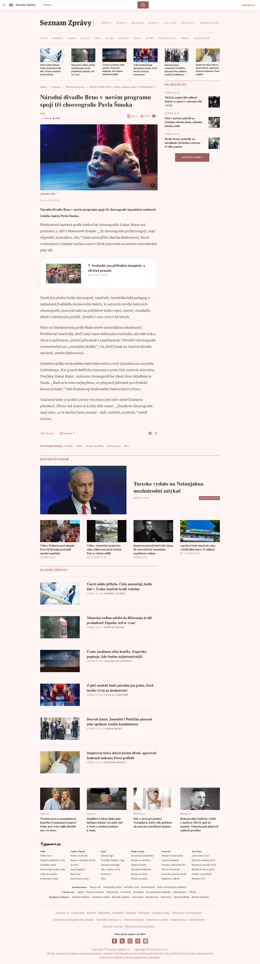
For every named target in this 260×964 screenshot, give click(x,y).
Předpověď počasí (112, 887)
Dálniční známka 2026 (203, 860)
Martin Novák (114, 627)
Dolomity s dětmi (170, 879)
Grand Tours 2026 (79, 879)
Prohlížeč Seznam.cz (108, 920)
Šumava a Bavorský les (173, 865)
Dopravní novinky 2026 (204, 865)
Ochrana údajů (161, 913)
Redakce (131, 913)
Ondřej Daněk (115, 593)
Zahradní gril (179, 892)
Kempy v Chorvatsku (172, 856)
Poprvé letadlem (170, 860)
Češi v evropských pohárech (171, 887)
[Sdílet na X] (156, 433)
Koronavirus (114, 446)
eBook (134, 116)
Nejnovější (175, 84)
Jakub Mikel (113, 729)
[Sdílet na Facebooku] (150, 433)
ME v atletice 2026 (110, 869)
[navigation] (4, 5)
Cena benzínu (148, 887)
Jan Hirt (74, 865)
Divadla (69, 446)
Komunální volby (49, 879)
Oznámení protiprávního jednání (73, 920)
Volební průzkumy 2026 (52, 860)
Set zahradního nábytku (158, 892)
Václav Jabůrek (116, 695)
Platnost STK (198, 879)
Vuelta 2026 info (79, 856)
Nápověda (104, 913)
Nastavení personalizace (140, 927)
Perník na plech (139, 879)
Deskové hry (152, 897)
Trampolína (112, 892)
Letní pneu (137, 897)
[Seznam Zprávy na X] (122, 941)
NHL (103, 879)
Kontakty (118, 913)
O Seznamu (78, 913)
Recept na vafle (139, 874)
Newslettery (197, 920)
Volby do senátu (48, 874)
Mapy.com (95, 887)
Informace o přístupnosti (187, 913)
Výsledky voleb (48, 865)
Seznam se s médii (157, 920)
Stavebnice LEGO (101, 897)
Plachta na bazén (95, 892)
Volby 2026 (46, 856)
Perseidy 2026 (131, 887)
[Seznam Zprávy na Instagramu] (130, 941)
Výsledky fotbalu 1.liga (112, 860)
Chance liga (107, 856)
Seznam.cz (248, 5)
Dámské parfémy (121, 897)
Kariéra (91, 913)
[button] (52, 55)
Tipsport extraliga (110, 865)
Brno (126, 446)
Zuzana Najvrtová (118, 661)
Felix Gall (75, 874)
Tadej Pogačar (77, 869)
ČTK (42, 113)
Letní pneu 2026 (200, 856)
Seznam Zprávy (115, 762)
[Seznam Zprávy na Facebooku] (114, 941)
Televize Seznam (133, 920)
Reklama (143, 913)
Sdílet (147, 116)
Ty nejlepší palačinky (142, 856)
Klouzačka (138, 892)
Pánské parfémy (200, 897)
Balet (79, 446)
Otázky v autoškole (202, 874)
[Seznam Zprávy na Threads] (137, 941)
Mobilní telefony (81, 897)
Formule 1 (106, 874)
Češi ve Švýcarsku (170, 869)
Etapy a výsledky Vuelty (83, 860)
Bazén (81, 892)
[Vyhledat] (143, 4)
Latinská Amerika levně (173, 874)
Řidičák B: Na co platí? (203, 869)
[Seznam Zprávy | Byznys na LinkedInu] (145, 941)
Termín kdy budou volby (52, 869)
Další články (192, 157)
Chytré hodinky (182, 897)
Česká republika (95, 446)
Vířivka (192, 892)
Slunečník (125, 892)
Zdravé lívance (138, 865)
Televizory (166, 897)
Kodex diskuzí (179, 920)
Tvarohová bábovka (141, 869)
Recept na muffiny (141, 860)
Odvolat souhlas (113, 927)
